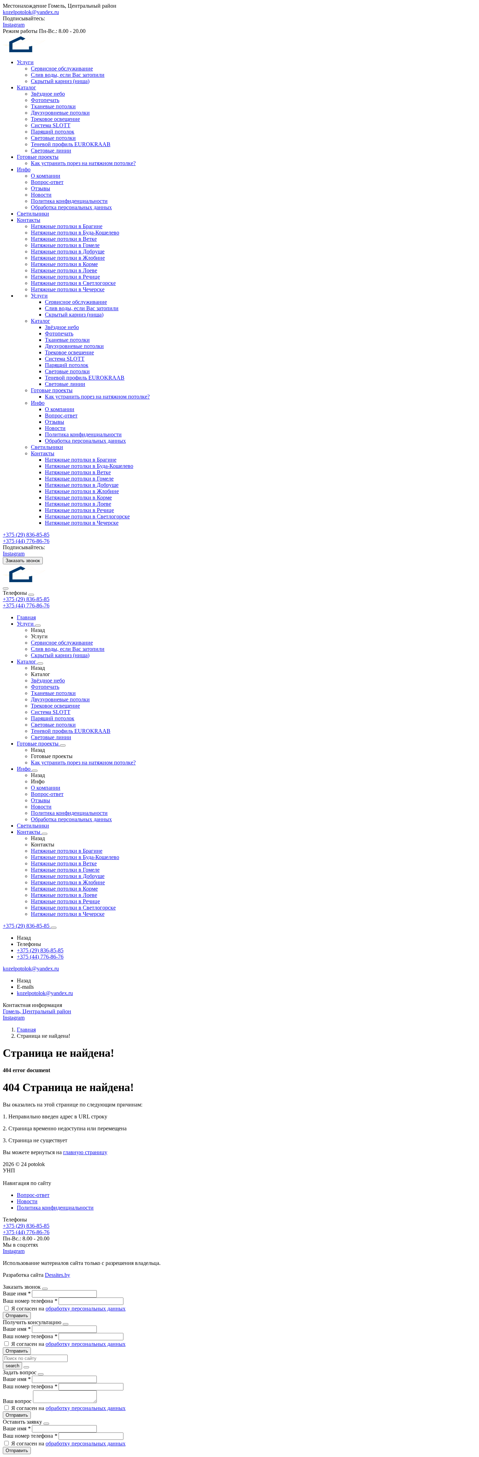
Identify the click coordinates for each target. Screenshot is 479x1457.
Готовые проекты (38, 157)
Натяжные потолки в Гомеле (65, 245)
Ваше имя (17, 1293)
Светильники (33, 214)
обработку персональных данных (86, 1309)
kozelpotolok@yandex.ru (31, 12)
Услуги (25, 62)
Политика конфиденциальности (69, 201)
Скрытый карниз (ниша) (60, 81)
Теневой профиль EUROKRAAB (70, 144)
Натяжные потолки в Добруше (67, 251)
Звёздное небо (48, 94)
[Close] (31, 595)
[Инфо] (35, 771)
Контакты (28, 220)
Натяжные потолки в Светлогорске (73, 283)
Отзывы (40, 188)
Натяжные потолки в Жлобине (68, 258)
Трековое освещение (55, 119)
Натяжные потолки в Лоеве (64, 270)
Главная (26, 617)
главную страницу (85, 1152)
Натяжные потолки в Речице (65, 277)
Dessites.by (57, 1275)
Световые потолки (53, 138)
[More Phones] (53, 928)
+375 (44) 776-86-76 (26, 605)
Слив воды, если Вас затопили (67, 75)
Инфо (24, 169)
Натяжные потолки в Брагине (66, 226)
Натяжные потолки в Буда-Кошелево (75, 233)
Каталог (26, 87)
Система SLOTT (50, 125)
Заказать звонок (23, 560)
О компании (45, 176)
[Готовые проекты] (63, 745)
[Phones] (5, 588)
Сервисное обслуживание (62, 69)
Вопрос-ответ (47, 182)
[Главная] (32, 580)
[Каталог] (40, 663)
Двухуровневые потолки (60, 113)
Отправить (17, 1315)
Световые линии (51, 151)
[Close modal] (45, 1289)
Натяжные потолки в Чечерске (67, 289)
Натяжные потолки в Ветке (64, 239)
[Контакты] (44, 834)
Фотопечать (45, 100)
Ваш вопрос (18, 1401)
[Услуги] (38, 626)
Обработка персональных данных (71, 207)
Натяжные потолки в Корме (64, 264)
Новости (41, 195)
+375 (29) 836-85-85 (26, 599)
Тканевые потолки (53, 106)
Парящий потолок (52, 132)
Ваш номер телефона (30, 1301)
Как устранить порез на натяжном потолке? (83, 163)
